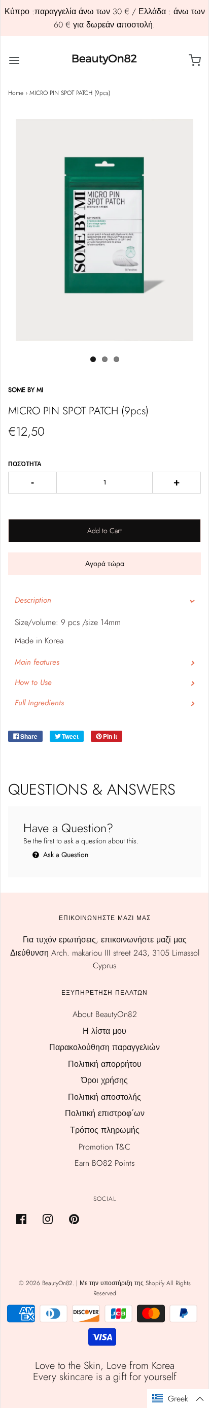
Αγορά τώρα (104, 564)
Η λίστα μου (104, 1031)
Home (15, 92)
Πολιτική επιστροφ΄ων (105, 1113)
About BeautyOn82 (105, 1014)
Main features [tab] (37, 662)
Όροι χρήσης (104, 1080)
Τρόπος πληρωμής (105, 1130)
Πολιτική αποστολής (104, 1097)
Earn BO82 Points (104, 1163)
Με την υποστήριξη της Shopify (122, 1283)
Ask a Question (64, 854)
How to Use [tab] (33, 682)
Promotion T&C (104, 1147)
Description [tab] (33, 600)
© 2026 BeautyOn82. (47, 1283)
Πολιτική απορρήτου (105, 1064)
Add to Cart (104, 531)
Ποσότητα (25, 464)
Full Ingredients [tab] (39, 702)
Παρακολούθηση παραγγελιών (104, 1047)
